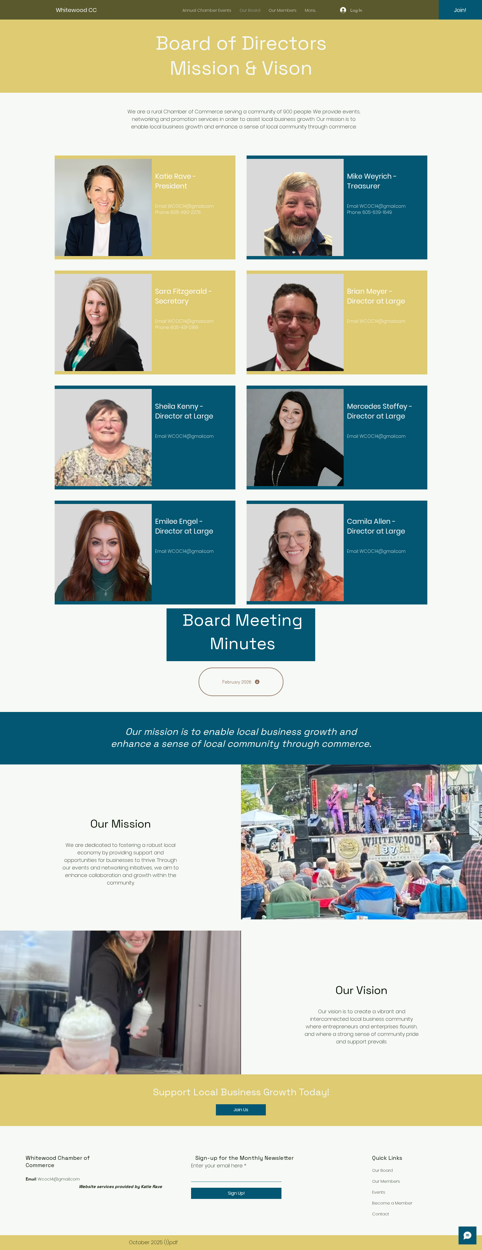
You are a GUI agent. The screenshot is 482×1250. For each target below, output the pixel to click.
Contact (380, 1214)
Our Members (386, 1181)
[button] (460, 10)
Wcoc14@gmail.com (59, 1179)
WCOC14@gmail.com (191, 206)
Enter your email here (217, 1165)
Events (378, 1192)
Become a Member (392, 1203)
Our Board (382, 1170)
